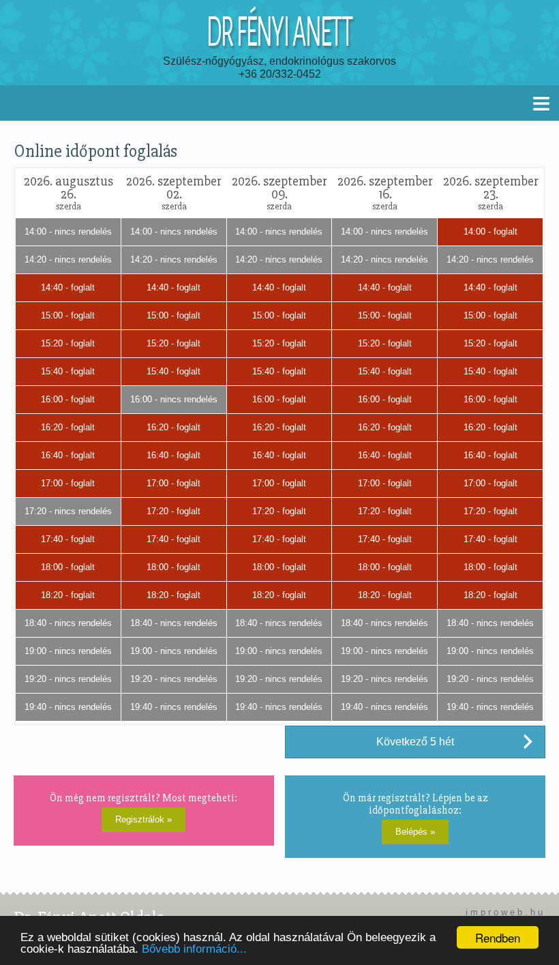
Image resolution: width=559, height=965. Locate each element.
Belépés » (415, 832)
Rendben (497, 937)
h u (535, 912)
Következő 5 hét (415, 741)
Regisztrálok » (143, 819)
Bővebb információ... (194, 948)
